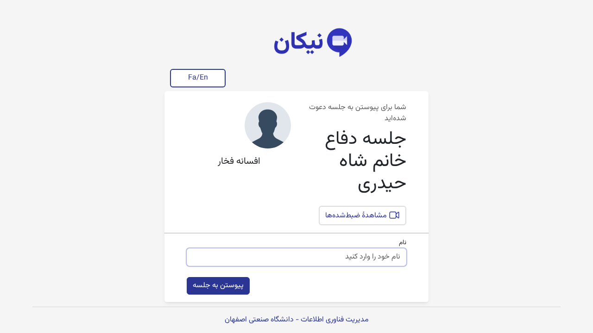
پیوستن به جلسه (218, 285)
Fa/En (198, 78)
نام (402, 243)
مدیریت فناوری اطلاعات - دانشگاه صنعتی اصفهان (297, 320)
